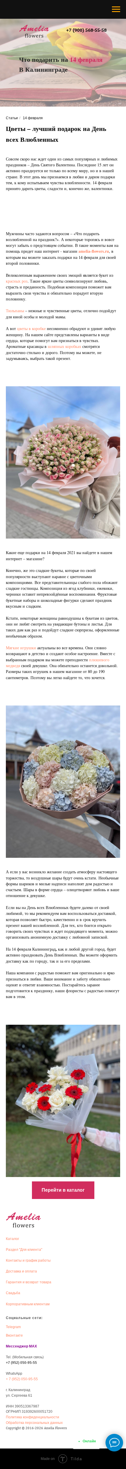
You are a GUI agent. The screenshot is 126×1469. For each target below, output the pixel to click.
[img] (34, 31)
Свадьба (13, 1293)
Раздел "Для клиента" (24, 1250)
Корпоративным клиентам (28, 1304)
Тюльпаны (15, 310)
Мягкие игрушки (21, 647)
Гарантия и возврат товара (28, 1282)
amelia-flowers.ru (94, 251)
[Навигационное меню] (116, 9)
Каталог (12, 1239)
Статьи (12, 118)
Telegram (13, 1327)
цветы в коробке (31, 328)
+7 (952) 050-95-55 (21, 1363)
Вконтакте (14, 1335)
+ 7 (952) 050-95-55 (22, 1379)
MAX (33, 1346)
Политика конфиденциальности (32, 1417)
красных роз (17, 281)
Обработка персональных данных (34, 1423)
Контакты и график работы (28, 1260)
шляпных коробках (64, 346)
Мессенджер (17, 1346)
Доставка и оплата (21, 1271)
